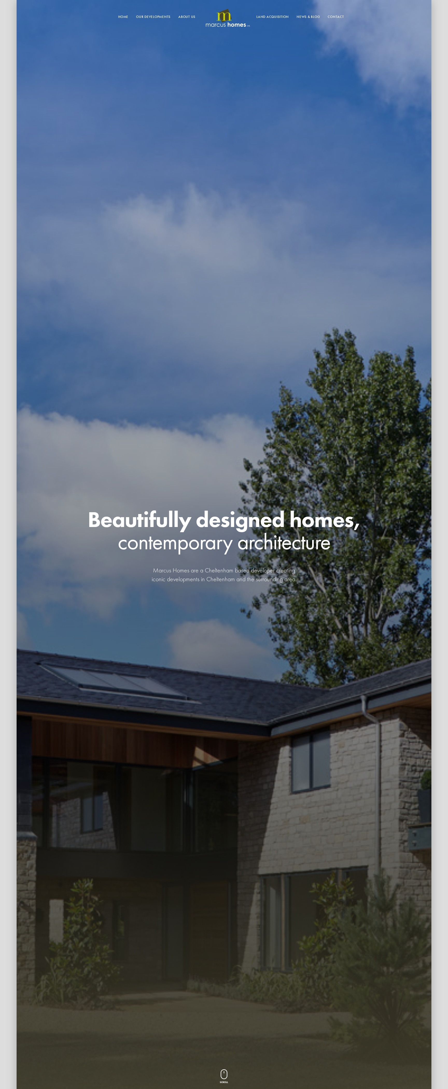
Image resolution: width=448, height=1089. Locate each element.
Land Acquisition (272, 17)
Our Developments (153, 17)
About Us (186, 17)
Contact (336, 17)
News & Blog (308, 17)
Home (123, 17)
